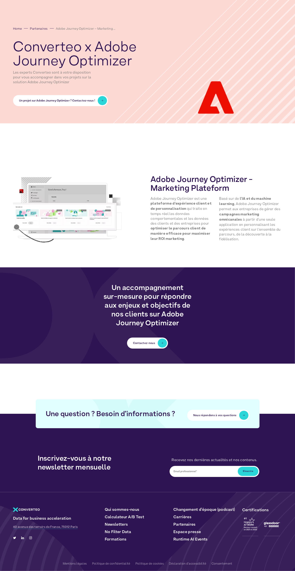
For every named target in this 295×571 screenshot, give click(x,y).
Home (17, 28)
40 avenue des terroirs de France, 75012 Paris (45, 527)
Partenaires (39, 28)
